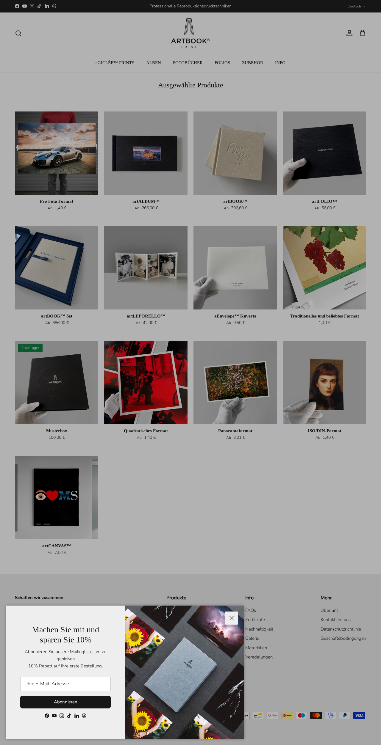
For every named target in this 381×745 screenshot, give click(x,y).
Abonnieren (65, 702)
